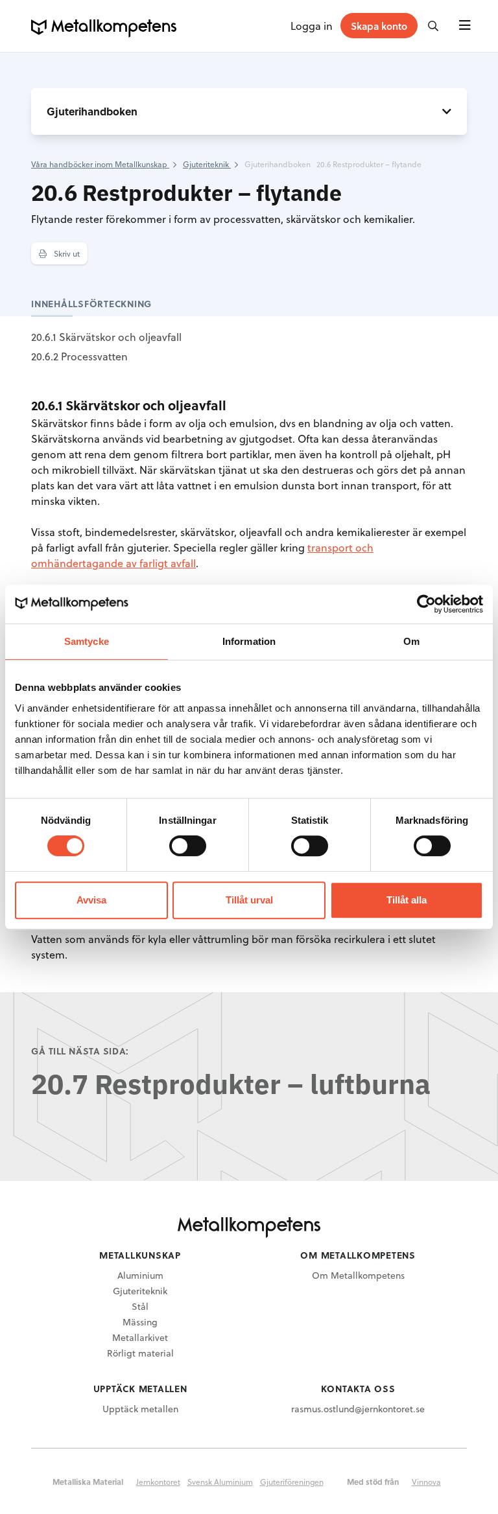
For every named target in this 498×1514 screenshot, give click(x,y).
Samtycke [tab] (86, 641)
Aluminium (140, 1275)
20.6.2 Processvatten (79, 356)
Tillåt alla (406, 899)
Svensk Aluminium (220, 1481)
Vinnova (426, 1481)
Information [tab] (249, 641)
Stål (140, 1306)
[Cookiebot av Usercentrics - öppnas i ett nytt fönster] (426, 604)
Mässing (140, 1322)
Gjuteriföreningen (292, 1481)
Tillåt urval (249, 899)
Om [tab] (411, 641)
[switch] (187, 845)
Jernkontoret (158, 1481)
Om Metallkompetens (358, 1275)
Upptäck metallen (140, 1408)
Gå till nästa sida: (80, 1051)
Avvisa (91, 899)
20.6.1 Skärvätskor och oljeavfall (106, 336)
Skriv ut (66, 253)
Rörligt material (140, 1353)
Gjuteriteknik (140, 1291)
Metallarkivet (140, 1337)
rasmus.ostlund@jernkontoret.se (358, 1408)
